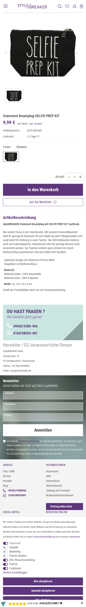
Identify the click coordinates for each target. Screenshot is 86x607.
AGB (48, 476)
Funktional (15, 568)
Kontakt (7, 480)
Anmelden (43, 430)
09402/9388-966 (25, 326)
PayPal (13, 564)
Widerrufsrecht (54, 485)
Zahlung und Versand (58, 490)
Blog (5, 485)
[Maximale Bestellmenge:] (80, 177)
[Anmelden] (74, 6)
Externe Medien (18, 555)
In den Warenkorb (43, 189)
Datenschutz (53, 480)
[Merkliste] (67, 6)
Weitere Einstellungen (15, 572)
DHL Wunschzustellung (22, 560)
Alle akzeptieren (43, 581)
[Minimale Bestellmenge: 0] (69, 177)
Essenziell (14, 543)
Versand (38, 123)
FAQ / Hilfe (9, 471)
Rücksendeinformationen (60, 495)
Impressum (52, 471)
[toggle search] (60, 6)
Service (7, 476)
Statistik (13, 547)
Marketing (15, 551)
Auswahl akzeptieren (43, 590)
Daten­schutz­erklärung (44, 536)
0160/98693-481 (25, 333)
